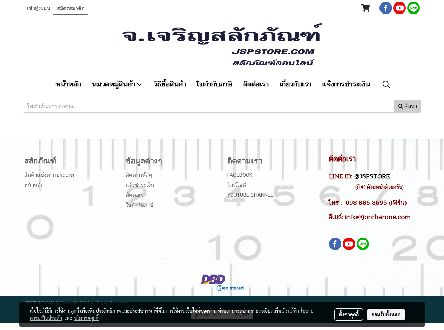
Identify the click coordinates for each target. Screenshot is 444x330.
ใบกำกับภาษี (214, 84)
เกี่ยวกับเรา (295, 84)
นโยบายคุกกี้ (86, 318)
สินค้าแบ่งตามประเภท (49, 175)
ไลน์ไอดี (236, 185)
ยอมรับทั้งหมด (386, 314)
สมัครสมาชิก (70, 8)
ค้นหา (410, 106)
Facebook (240, 175)
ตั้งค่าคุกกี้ (349, 314)
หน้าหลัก (68, 84)
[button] (386, 84)
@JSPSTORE (372, 176)
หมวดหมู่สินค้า (114, 84)
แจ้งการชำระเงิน (346, 84)
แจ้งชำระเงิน (140, 185)
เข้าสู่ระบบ (38, 8)
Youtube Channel (250, 195)
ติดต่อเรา (256, 84)
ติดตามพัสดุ (139, 175)
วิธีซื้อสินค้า (170, 84)
